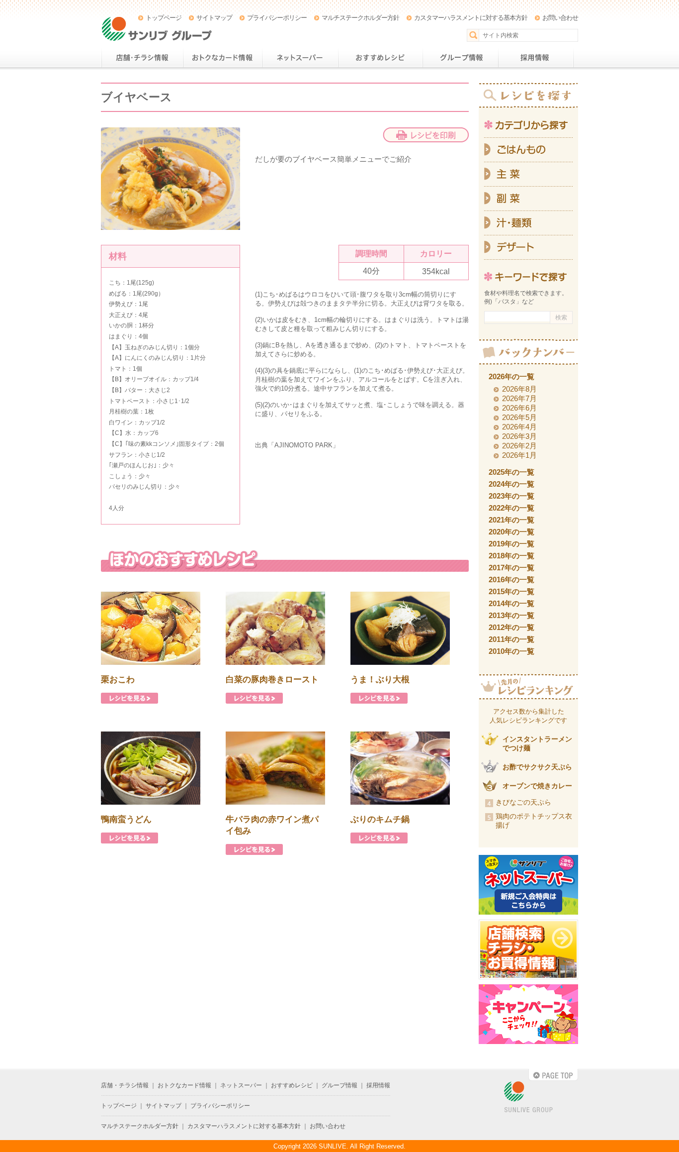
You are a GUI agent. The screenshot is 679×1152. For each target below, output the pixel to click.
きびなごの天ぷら (523, 802)
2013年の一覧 (511, 615)
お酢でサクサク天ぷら (537, 767)
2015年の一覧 (511, 591)
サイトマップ (214, 17)
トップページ (163, 17)
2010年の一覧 (511, 651)
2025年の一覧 (511, 472)
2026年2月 (519, 445)
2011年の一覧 (511, 639)
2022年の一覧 (511, 508)
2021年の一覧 (511, 520)
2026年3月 (519, 436)
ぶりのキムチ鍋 (380, 819)
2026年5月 (519, 417)
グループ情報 (460, 58)
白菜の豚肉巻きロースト (272, 679)
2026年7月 (519, 398)
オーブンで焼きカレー (537, 786)
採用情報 (536, 58)
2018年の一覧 (511, 555)
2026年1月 (519, 455)
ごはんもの (528, 149)
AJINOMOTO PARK (303, 445)
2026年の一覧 (511, 376)
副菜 (528, 199)
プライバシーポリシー (277, 17)
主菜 (528, 174)
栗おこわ (118, 679)
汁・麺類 (528, 223)
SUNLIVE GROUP (528, 1097)
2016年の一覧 (511, 579)
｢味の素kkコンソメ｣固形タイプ (167, 443)
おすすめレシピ (380, 58)
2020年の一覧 (511, 531)
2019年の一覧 (511, 543)
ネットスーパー (300, 58)
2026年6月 (519, 408)
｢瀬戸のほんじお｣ (133, 465)
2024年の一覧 (511, 484)
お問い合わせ (560, 17)
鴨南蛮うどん (126, 819)
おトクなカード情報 (222, 58)
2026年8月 (519, 389)
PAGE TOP (553, 1075)
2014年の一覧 (511, 603)
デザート (528, 247)
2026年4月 (519, 426)
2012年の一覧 (511, 627)
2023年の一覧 (511, 496)
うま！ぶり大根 (380, 679)
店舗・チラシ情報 (142, 58)
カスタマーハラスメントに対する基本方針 (470, 17)
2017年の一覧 (511, 567)
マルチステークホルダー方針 (360, 17)
